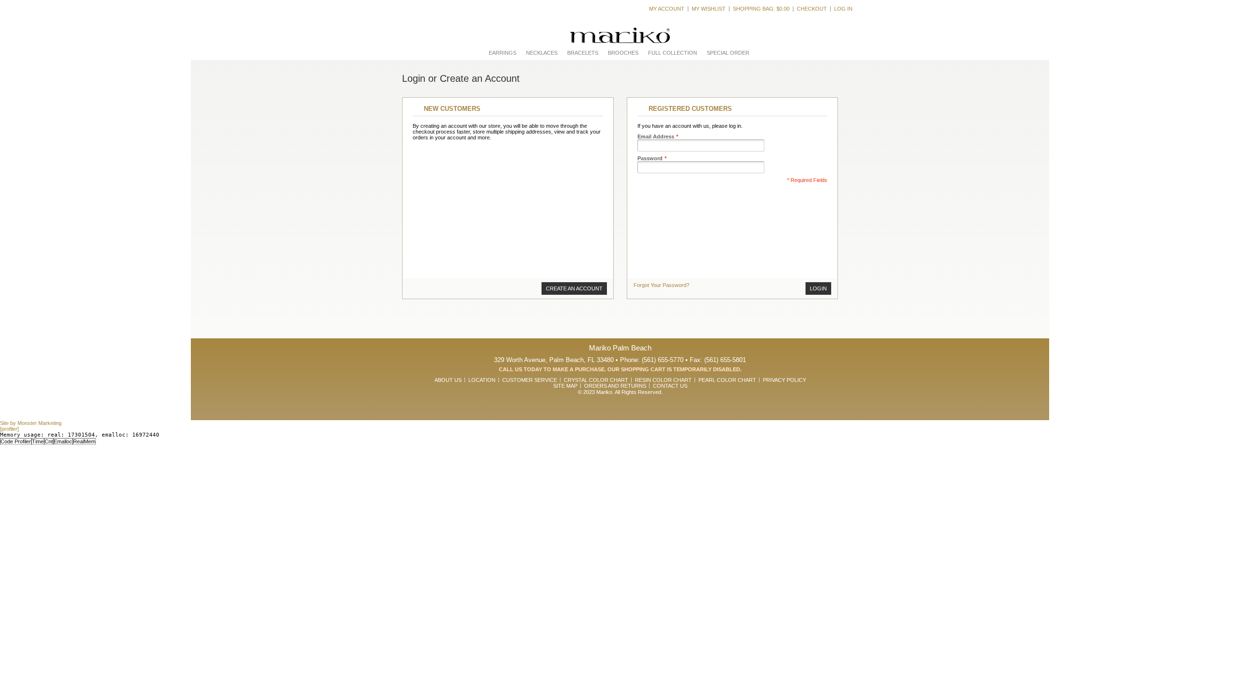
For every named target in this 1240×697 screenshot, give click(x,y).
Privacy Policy (784, 380)
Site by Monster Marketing (31, 423)
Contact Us (670, 386)
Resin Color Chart (663, 380)
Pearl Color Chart (727, 380)
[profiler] (9, 429)
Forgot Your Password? (661, 285)
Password (650, 158)
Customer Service (529, 380)
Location (482, 380)
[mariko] (620, 35)
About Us (448, 380)
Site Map (565, 386)
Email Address (655, 136)
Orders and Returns (615, 386)
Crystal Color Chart (596, 380)
